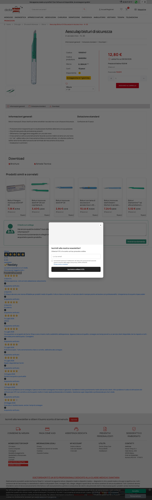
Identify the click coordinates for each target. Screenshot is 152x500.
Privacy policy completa (61, 264)
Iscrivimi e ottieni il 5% (76, 269)
